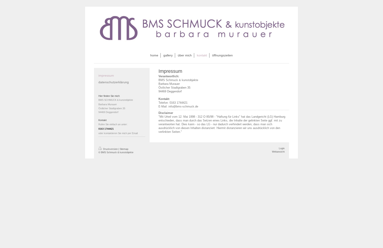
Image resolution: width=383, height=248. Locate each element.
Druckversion (110, 149)
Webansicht (278, 151)
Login (282, 148)
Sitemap (124, 149)
